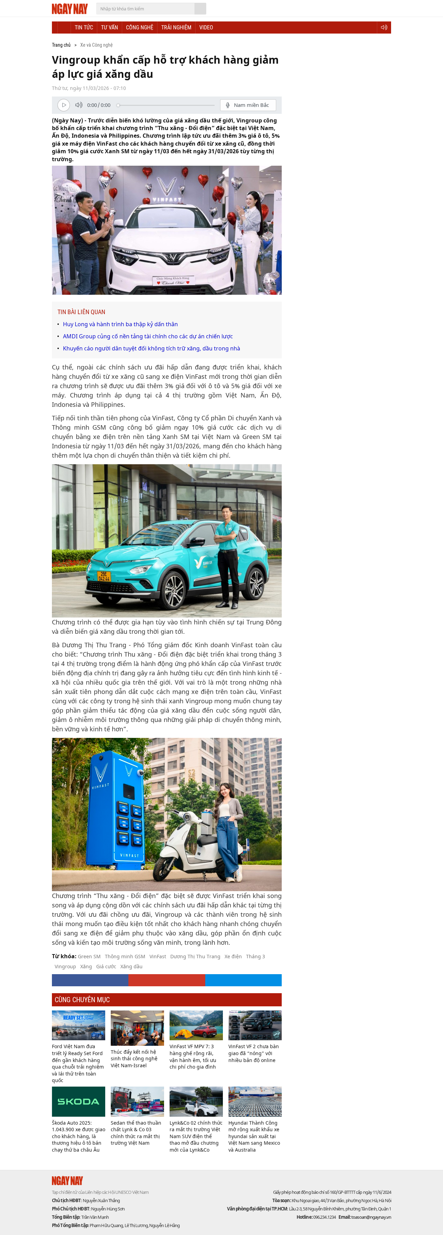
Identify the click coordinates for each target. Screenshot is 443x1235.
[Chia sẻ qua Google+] (166, 980)
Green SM (89, 956)
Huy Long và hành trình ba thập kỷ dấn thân (120, 324)
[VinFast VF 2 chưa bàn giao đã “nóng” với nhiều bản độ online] (255, 1025)
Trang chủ (61, 45)
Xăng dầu (131, 966)
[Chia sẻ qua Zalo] (243, 980)
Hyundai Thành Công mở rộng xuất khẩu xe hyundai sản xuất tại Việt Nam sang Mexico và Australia (254, 1136)
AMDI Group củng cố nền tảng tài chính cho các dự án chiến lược (148, 336)
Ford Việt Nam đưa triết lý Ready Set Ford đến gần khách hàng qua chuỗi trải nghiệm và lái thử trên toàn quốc (78, 1063)
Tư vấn (109, 27)
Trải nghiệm (176, 27)
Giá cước (106, 966)
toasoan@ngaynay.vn (371, 1217)
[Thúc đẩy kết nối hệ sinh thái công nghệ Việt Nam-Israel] (137, 1028)
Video (206, 27)
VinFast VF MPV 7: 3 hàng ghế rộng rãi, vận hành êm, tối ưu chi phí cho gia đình (193, 1056)
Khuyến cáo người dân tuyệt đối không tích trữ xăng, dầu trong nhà (151, 348)
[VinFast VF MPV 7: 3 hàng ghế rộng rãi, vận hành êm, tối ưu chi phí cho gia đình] (196, 1025)
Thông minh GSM (125, 956)
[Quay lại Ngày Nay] (54, 27)
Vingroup (65, 966)
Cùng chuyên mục (82, 1000)
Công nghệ (139, 27)
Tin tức (84, 27)
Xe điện (233, 956)
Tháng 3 (255, 956)
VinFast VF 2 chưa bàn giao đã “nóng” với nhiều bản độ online (253, 1053)
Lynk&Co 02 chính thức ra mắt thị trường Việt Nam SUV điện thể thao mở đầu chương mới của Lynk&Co (196, 1136)
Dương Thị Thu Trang (195, 956)
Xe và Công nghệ (96, 45)
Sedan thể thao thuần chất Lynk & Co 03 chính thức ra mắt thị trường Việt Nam (136, 1132)
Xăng (86, 966)
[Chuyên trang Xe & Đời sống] (64, 27)
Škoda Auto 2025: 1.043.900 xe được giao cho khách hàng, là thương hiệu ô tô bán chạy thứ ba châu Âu (78, 1136)
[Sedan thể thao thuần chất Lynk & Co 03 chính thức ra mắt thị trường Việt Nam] (137, 1102)
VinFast (158, 956)
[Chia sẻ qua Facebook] (90, 980)
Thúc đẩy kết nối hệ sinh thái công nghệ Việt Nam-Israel (134, 1059)
